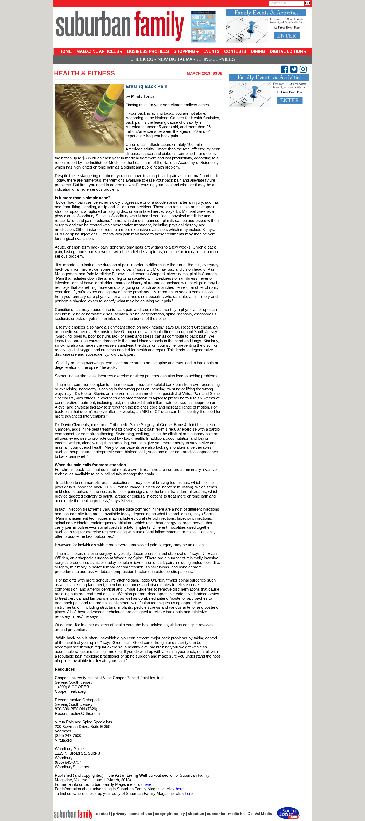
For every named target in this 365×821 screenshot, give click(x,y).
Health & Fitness (84, 73)
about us (196, 813)
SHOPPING (185, 51)
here (147, 784)
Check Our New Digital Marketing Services (182, 59)
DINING (258, 51)
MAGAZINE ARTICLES (98, 51)
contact (103, 813)
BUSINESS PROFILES (148, 51)
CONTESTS (235, 51)
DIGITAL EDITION (287, 51)
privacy (119, 813)
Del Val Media (260, 813)
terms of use (140, 813)
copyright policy (170, 813)
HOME (65, 51)
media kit (236, 813)
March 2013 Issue (204, 73)
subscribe (216, 813)
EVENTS (211, 51)
